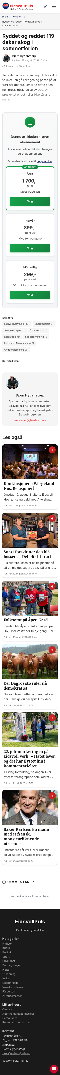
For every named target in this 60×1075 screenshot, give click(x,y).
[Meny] (54, 6)
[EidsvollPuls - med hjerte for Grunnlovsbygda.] (17, 6)
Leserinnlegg (10, 982)
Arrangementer (12, 996)
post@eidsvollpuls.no (16, 1053)
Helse (6, 969)
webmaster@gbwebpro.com (30, 420)
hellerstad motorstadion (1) (19, 343)
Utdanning (9, 974)
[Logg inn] (45, 6)
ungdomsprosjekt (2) (16, 349)
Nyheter (7, 943)
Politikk (7, 952)
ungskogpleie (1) (44, 323)
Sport (6, 956)
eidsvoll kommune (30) (16, 323)
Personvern (9, 1018)
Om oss (7, 1009)
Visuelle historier (12, 987)
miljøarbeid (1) (12, 336)
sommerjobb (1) (38, 330)
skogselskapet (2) (14, 330)
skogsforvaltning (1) (36, 336)
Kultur (6, 948)
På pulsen (8, 991)
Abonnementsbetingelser (18, 1013)
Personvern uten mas (16, 1022)
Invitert (7, 978)
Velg (30, 201)
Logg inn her (44, 161)
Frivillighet (8, 961)
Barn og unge (11, 965)
